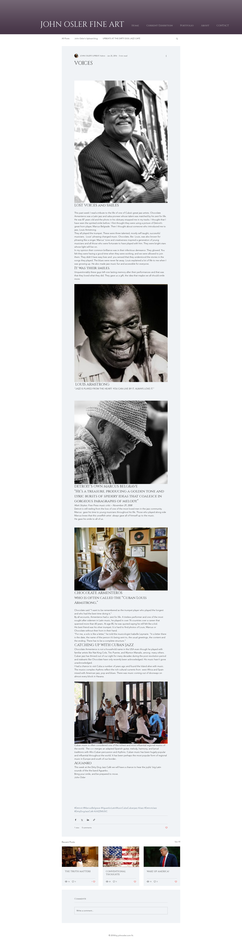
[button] (177, 39)
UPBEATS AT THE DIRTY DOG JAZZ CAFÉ (121, 38)
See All (177, 842)
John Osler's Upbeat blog (86, 38)
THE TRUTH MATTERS (77, 871)
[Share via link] (94, 820)
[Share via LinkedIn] (88, 820)
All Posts (65, 38)
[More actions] (166, 55)
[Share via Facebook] (75, 820)
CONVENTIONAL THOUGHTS (116, 873)
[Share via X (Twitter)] (82, 820)
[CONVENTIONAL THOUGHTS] (121, 856)
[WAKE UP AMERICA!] (162, 856)
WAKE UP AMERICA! (158, 871)
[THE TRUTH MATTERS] (80, 856)
